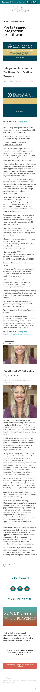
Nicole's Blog (7, 382)
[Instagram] (20, 588)
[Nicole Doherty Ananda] (20, 9)
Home (6, 21)
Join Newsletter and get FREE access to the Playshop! (20, 666)
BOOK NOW (31, 2)
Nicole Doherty (23, 81)
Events (32, 81)
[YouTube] (27, 588)
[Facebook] (13, 588)
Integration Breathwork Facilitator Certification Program (17, 72)
